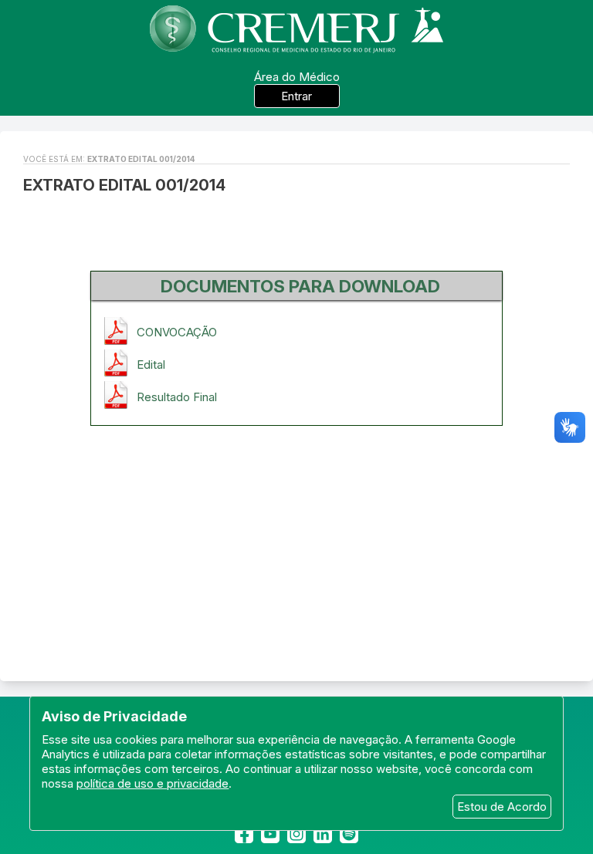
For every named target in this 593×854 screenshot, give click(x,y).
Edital (151, 364)
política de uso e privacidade (152, 783)
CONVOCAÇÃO (177, 332)
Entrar (296, 96)
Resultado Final (177, 397)
